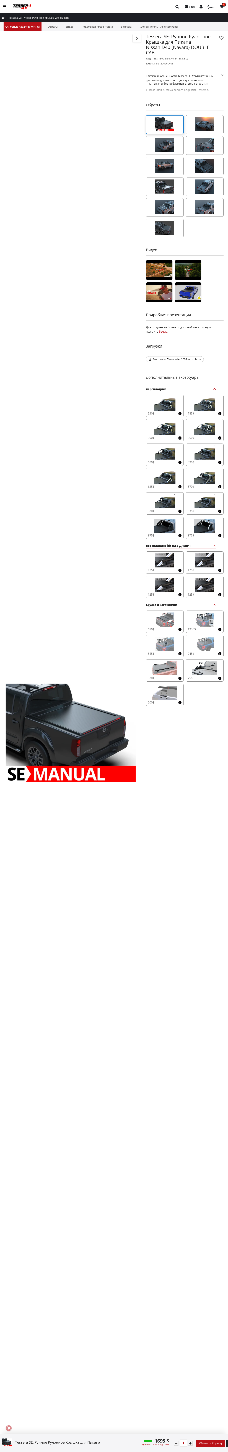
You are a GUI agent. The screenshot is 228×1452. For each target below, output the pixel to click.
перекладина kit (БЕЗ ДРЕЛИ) (168, 546)
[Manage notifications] (9, 1428)
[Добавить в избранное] (221, 38)
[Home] (3, 17)
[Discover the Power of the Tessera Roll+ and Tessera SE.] (159, 292)
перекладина (156, 389)
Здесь (163, 331)
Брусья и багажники (161, 605)
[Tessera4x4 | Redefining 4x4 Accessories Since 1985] (159, 270)
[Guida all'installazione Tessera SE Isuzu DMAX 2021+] (188, 292)
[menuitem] (177, 6)
